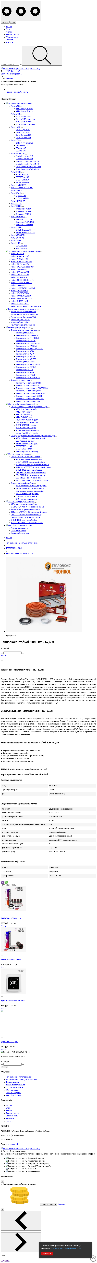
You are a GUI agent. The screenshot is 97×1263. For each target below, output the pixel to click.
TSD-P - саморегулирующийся (27, 494)
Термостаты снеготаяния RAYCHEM (29, 396)
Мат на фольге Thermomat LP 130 (23, 317)
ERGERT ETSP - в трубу (24, 446)
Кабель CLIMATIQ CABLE (20, 304)
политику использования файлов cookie (66, 1248)
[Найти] (42, 56)
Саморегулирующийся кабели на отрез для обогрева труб (33, 436)
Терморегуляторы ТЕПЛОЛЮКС (27, 335)
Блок (8, 29)
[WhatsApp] (6, 882)
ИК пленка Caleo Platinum (20, 322)
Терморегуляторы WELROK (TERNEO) (29, 349)
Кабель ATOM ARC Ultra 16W (21, 262)
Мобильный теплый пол (20, 533)
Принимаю (47, 1253)
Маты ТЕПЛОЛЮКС (18, 217)
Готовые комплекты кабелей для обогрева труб (29, 407)
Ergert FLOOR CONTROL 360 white (13, 1001)
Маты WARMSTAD (17, 238)
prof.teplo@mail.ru (12, 1144)
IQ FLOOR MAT (21, 196)
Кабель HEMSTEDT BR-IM (20, 293)
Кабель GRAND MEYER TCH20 (21, 299)
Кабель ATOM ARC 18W (19, 259)
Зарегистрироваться (14, 74)
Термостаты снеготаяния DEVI (27, 386)
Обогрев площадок (13, 1093)
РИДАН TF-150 (21, 246)
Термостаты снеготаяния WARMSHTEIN (30, 393)
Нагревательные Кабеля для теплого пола (22, 1080)
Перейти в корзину (13, 92)
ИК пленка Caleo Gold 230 (20, 320)
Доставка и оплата (13, 35)
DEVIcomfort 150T (22, 146)
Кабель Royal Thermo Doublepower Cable (26, 306)
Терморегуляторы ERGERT (25, 341)
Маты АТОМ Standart (23, 117)
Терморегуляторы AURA (25, 354)
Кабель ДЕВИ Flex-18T (19, 269)
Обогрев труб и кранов (14, 1087)
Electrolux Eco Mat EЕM (24, 156)
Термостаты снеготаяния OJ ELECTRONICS (32, 388)
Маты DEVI (15, 140)
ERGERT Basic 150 (22, 175)
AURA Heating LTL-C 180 (24, 111)
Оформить (24, 92)
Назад (12, 22)
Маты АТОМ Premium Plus (25, 124)
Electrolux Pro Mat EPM (24, 159)
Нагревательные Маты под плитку (18, 1077)
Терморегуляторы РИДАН (25, 375)
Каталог (9, 27)
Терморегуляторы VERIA (25, 351)
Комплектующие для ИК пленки (23, 325)
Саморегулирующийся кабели (22, 483)
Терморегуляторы (12, 1082)
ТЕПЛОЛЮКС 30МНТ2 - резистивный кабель (32, 480)
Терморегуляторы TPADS (25, 362)
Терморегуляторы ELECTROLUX (27, 338)
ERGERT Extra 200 (22, 182)
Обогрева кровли (12, 1090)
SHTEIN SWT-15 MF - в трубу (26, 425)
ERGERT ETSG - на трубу (24, 449)
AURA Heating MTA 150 (24, 109)
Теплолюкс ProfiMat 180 (25, 222)
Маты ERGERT (16, 172)
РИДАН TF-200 (21, 248)
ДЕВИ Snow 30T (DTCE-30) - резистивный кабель (29, 512)
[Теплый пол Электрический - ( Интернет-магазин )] (20, 69)
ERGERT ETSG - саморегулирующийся (30, 488)
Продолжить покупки (48, 1204)
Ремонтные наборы (18, 531)
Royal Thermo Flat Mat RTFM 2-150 (28, 167)
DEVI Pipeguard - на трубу (25, 441)
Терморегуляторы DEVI (24, 370)
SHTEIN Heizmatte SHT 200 (25, 233)
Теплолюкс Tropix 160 (24, 219)
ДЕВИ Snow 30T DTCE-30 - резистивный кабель (33, 467)
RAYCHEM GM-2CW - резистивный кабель (31, 473)
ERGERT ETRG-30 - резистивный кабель (30, 462)
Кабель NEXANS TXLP (19, 277)
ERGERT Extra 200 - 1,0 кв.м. (11, 959)
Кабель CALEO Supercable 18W (22, 267)
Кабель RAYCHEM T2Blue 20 (21, 296)
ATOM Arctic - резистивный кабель (29, 459)
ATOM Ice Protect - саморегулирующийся (31, 438)
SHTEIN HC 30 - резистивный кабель (29, 470)
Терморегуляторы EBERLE (25, 357)
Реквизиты (10, 40)
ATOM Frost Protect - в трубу (26, 409)
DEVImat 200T (21, 151)
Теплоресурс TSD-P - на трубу (27, 451)
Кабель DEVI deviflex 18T (20, 272)
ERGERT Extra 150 (22, 180)
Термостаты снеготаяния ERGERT (28, 383)
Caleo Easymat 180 (23, 132)
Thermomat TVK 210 (23, 214)
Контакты (9, 42)
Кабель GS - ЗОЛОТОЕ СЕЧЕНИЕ (22, 280)
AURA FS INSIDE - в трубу (25, 417)
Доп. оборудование (13, 1095)
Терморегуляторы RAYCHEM (26, 346)
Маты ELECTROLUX (18, 153)
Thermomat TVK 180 (23, 211)
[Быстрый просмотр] (2, 996)
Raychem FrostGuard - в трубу (27, 420)
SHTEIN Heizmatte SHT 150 (25, 230)
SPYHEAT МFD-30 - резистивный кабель (30, 475)
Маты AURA (15, 106)
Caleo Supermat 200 (23, 138)
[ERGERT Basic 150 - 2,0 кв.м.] (13, 911)
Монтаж (9, 32)
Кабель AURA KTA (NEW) (20, 256)
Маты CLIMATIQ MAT (18, 201)
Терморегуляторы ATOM (25, 333)
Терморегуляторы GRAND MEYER (28, 364)
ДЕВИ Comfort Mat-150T (25, 143)
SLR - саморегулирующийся (26, 496)
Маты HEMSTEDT (17, 190)
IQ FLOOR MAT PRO (22, 198)
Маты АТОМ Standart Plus (25, 119)
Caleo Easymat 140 (23, 130)
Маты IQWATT (16, 193)
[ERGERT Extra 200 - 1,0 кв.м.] (13, 952)
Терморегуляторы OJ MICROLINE (28, 343)
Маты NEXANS (16, 204)
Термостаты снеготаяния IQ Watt (28, 391)
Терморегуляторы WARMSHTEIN (28, 378)
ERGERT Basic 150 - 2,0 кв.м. (11, 918)
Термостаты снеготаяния (20, 380)
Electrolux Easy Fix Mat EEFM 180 (28, 164)
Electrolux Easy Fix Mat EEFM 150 (28, 161)
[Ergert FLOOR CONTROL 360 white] (13, 993)
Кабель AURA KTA (17, 254)
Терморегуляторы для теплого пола (24, 330)
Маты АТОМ (15, 114)
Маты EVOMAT (16, 240)
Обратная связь (12, 37)
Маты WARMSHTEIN (18, 235)
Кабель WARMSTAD (18, 285)
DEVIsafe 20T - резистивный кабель (29, 478)
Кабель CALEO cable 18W (20, 264)
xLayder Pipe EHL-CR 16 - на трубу (28, 430)
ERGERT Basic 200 (22, 177)
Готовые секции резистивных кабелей (25, 457)
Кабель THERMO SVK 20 (19, 291)
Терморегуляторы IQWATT (25, 372)
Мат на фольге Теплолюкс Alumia (23, 312)
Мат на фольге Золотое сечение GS (24, 314)
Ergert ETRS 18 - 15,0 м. (9, 1042)
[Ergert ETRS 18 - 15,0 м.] (13, 1034)
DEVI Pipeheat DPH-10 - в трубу (27, 422)
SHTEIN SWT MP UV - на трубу (27, 444)
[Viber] (2, 882)
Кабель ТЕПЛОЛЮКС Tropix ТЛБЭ (23, 288)
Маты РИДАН (16, 243)
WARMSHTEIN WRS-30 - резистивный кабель (32, 465)
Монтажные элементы (19, 528)
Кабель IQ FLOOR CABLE (19, 301)
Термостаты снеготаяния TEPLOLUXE (30, 399)
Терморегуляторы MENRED (26, 359)
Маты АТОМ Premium (24, 122)
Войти (3, 74)
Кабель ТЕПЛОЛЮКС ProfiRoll (21, 283)
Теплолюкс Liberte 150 (24, 225)
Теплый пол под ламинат (15, 1085)
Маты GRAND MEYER (18, 185)
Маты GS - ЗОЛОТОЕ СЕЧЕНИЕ (22, 188)
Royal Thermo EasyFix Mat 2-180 (27, 169)
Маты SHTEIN (16, 227)
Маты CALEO (16, 127)
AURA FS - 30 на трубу (24, 415)
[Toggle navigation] (21, 11)
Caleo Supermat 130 (23, 135)
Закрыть (5, 22)
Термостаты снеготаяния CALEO (28, 401)
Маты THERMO (16, 206)
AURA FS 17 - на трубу (24, 412)
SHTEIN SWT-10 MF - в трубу (26, 428)
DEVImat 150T (21, 148)
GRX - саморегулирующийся (26, 499)
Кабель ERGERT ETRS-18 (20, 275)
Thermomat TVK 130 (23, 209)
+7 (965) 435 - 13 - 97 (12, 71)
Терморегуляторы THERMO (26, 367)
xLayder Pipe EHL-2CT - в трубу (27, 433)
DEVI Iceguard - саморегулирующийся (30, 491)
